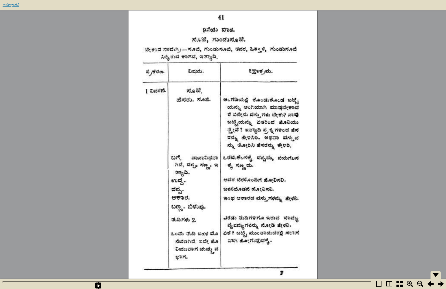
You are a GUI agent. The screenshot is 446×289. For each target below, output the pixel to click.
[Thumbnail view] (399, 284)
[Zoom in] (410, 284)
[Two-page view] (389, 284)
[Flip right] (441, 284)
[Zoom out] (420, 284)
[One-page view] (379, 284)
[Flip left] (430, 284)
